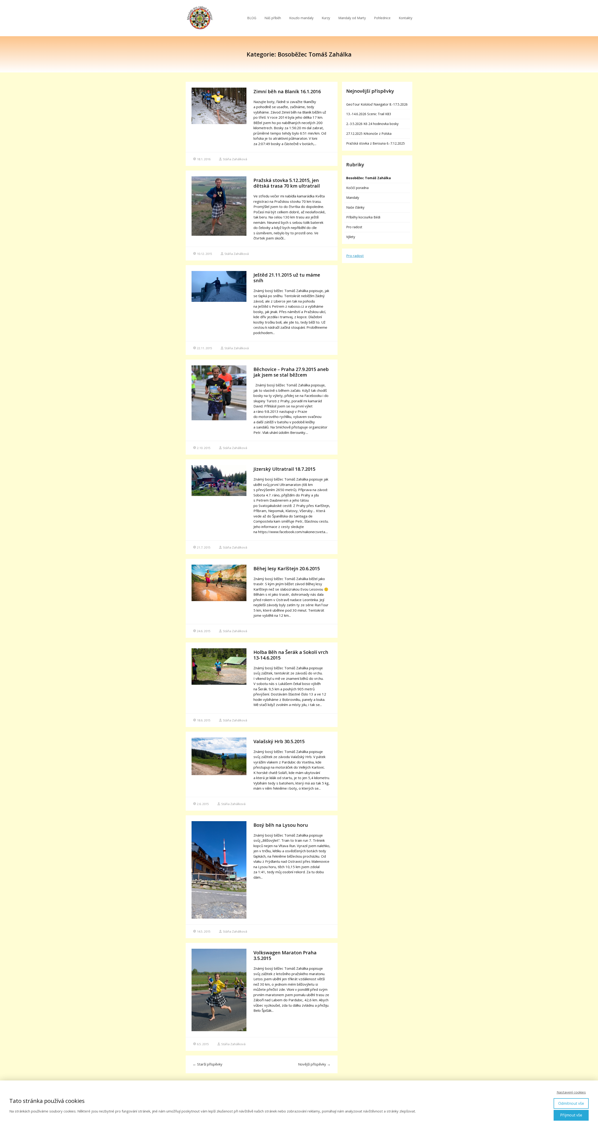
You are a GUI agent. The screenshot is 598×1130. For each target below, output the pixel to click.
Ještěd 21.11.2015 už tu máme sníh (286, 278)
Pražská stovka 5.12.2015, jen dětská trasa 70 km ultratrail (286, 183)
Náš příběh (272, 18)
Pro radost (354, 227)
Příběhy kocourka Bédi (363, 217)
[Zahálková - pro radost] (200, 18)
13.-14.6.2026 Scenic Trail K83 (368, 114)
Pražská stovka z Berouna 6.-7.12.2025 (375, 143)
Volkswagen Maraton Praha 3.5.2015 (285, 955)
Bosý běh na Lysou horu (280, 825)
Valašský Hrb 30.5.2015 (279, 741)
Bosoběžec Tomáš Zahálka (368, 178)
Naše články (355, 207)
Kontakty (405, 18)
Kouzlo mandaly (301, 18)
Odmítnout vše (571, 1103)
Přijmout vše (571, 1115)
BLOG (251, 18)
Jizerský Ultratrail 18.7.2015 (284, 469)
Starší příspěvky (207, 1064)
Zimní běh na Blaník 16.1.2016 (287, 91)
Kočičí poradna (357, 187)
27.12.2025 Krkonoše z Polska (369, 133)
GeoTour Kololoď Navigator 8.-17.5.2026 (377, 104)
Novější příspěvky (314, 1064)
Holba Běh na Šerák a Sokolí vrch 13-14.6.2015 (290, 655)
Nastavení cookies (571, 1092)
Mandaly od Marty (352, 18)
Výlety (350, 237)
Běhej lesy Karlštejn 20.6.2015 (286, 568)
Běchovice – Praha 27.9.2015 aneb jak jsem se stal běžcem (291, 372)
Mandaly (352, 197)
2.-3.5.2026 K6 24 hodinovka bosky (372, 123)
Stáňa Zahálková (235, 159)
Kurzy (326, 18)
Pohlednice (382, 18)
